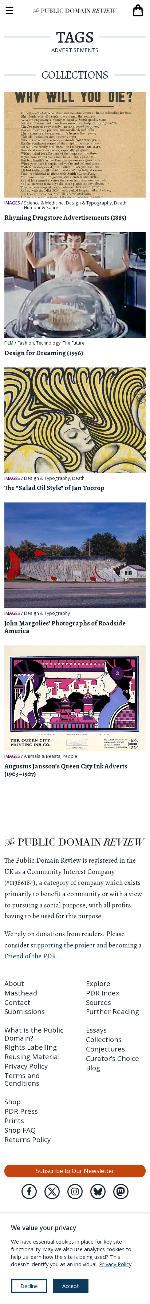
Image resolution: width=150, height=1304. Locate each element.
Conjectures (105, 1048)
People (70, 756)
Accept (70, 1285)
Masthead (20, 992)
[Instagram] (75, 1191)
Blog (93, 1067)
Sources (98, 1002)
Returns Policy (27, 1139)
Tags (75, 37)
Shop (12, 1101)
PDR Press (21, 1111)
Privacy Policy (26, 1065)
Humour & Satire (41, 207)
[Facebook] (29, 1191)
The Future (73, 343)
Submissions (24, 1011)
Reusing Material (32, 1056)
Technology (48, 343)
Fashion (25, 343)
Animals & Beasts (42, 756)
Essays (96, 1029)
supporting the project (63, 945)
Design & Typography (89, 203)
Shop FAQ (20, 1129)
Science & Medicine (44, 203)
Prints (14, 1120)
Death (120, 203)
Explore (98, 983)
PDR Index (102, 992)
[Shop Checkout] (138, 10)
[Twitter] (52, 1191)
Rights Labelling (30, 1046)
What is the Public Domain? (33, 1033)
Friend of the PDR (30, 956)
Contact (17, 1002)
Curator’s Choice (112, 1058)
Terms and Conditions (22, 1079)
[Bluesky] (98, 1191)
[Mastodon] (121, 1191)
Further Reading (112, 1011)
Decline (29, 1285)
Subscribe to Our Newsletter (75, 1171)
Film (8, 343)
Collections (104, 1039)
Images (12, 203)
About (14, 983)
